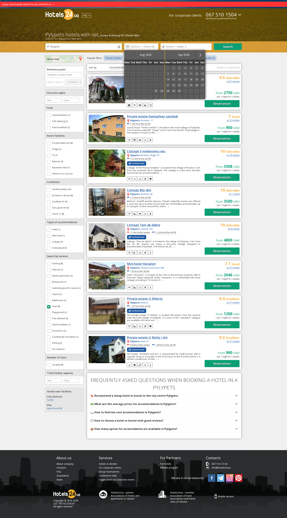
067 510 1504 (221, 14)
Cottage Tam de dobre (143, 225)
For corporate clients (185, 15)
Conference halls (108, 475)
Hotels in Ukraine (108, 463)
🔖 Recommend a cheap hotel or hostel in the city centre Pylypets (134, 396)
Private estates (113, 58)
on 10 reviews (233, 120)
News (59, 479)
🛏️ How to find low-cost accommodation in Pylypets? (125, 412)
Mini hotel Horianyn (141, 264)
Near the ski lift (54, 408)
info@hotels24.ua (221, 467)
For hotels (165, 463)
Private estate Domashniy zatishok (152, 116)
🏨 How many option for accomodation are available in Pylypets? (133, 429)
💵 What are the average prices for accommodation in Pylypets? (133, 404)
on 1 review (234, 194)
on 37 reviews (233, 81)
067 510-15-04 (219, 463)
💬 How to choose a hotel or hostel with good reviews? (126, 420)
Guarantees (62, 475)
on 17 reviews (233, 303)
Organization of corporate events (117, 479)
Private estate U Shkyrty (145, 299)
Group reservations (109, 471)
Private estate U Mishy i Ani (147, 337)
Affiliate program (169, 467)
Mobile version (226, 496)
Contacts (61, 467)
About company (65, 463)
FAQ (58, 471)
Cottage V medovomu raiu (146, 151)
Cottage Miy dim (139, 190)
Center (50, 399)
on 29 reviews (233, 155)
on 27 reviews (233, 268)
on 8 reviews (233, 229)
